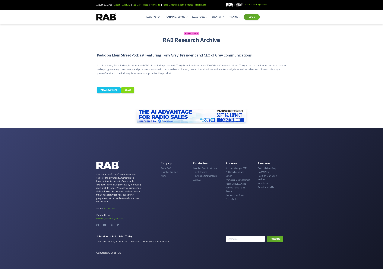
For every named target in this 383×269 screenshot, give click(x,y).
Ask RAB (126, 4)
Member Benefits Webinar (205, 168)
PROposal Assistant (235, 172)
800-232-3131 (110, 208)
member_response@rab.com (109, 218)
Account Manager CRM (255, 4)
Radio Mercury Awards (236, 183)
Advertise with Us (266, 187)
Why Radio (155, 4)
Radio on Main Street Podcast (267, 177)
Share (128, 90)
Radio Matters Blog (171, 4)
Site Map (137, 4)
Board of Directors (169, 172)
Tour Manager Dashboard (205, 175)
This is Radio (200, 4)
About (117, 4)
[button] (153, 17)
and (182, 4)
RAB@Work (263, 172)
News (163, 175)
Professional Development (238, 179)
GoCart (229, 175)
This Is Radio (231, 199)
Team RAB (166, 168)
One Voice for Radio (235, 195)
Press (145, 4)
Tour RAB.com (200, 172)
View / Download (109, 90)
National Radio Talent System (236, 189)
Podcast (189, 4)
